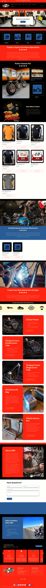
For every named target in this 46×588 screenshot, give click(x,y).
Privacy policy (17, 586)
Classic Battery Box (30, 435)
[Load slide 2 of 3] (23, 28)
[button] (41, 6)
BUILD (17, 42)
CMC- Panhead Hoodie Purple (35, 142)
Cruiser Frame (29, 330)
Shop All (23, 21)
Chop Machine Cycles (7, 586)
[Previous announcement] (15, 1)
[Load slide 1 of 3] (21, 28)
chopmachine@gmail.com (22, 571)
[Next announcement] (31, 1)
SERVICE (6, 42)
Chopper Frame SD (30, 379)
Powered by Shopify (12, 586)
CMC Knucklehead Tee (5, 166)
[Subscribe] (30, 512)
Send (9, 498)
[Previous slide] (19, 28)
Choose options (8, 195)
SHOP (28, 42)
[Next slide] (27, 28)
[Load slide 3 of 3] (24, 28)
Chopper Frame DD (10, 355)
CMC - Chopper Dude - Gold (6, 142)
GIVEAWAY (38, 42)
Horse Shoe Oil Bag (10, 408)
